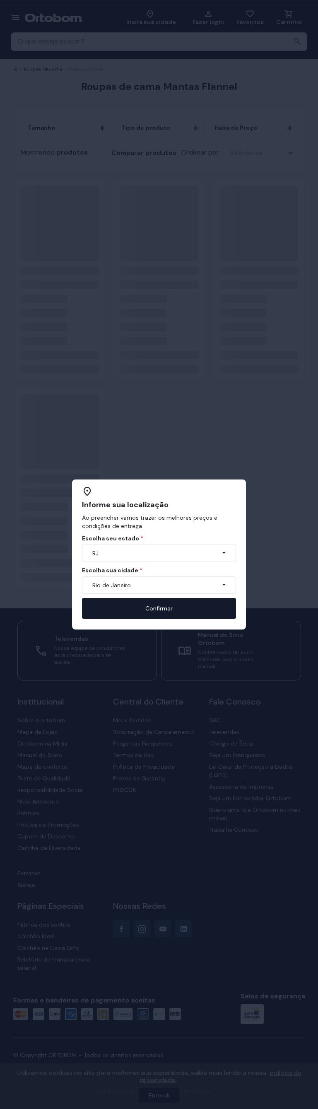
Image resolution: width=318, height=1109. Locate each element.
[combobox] (159, 553)
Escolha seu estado (112, 538)
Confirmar (159, 608)
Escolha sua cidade (112, 570)
